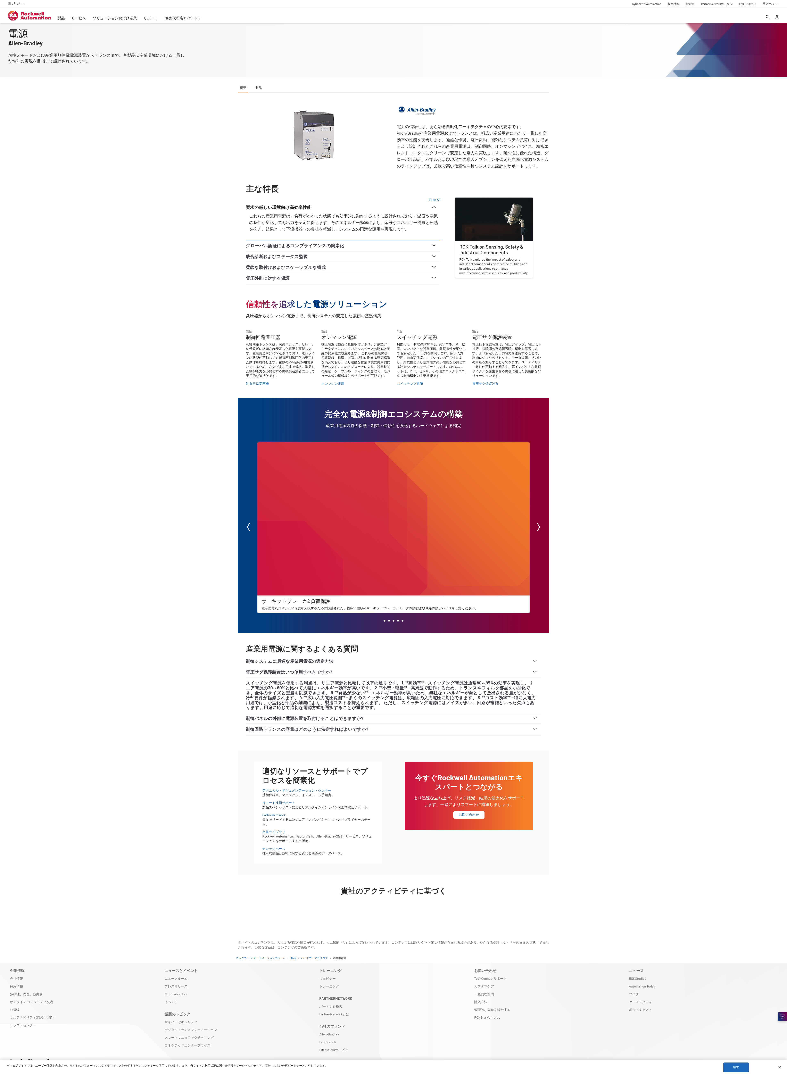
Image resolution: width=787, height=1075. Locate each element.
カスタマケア (484, 986)
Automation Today (642, 986)
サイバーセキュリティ (181, 1022)
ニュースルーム (176, 978)
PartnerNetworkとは (334, 1014)
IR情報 (14, 1009)
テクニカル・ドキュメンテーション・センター (296, 790)
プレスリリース (176, 986)
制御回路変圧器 (257, 383)
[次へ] (538, 527)
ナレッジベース (273, 848)
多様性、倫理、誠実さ (26, 994)
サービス (78, 18)
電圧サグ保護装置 (485, 383)
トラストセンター (23, 1025)
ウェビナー (327, 978)
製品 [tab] (258, 88)
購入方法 (480, 1002)
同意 (736, 1067)
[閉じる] (780, 1067)
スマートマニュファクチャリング (189, 1037)
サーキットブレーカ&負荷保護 (279, 445)
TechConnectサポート (490, 978)
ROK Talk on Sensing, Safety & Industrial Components (493, 200)
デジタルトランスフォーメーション (191, 1030)
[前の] (248, 527)
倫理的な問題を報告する (492, 1009)
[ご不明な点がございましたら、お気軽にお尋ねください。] (782, 1016)
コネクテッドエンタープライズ (187, 1045)
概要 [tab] (243, 88)
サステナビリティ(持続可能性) (32, 1017)
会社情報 (16, 978)
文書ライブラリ (273, 832)
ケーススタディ (640, 1002)
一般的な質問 (484, 994)
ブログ (634, 994)
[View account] (777, 17)
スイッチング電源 (410, 383)
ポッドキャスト (640, 1009)
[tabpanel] (393, 508)
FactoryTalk (327, 1042)
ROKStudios (637, 978)
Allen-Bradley (329, 1034)
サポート (150, 18)
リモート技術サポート (278, 803)
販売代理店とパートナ (183, 18)
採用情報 (16, 986)
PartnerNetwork (274, 815)
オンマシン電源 (332, 383)
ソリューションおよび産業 (115, 18)
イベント (171, 1002)
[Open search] (767, 17)
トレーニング (329, 986)
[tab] (384, 621)
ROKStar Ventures (487, 1017)
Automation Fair (176, 994)
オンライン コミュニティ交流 (31, 1002)
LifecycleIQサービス (333, 1050)
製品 (61, 18)
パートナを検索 (330, 1006)
